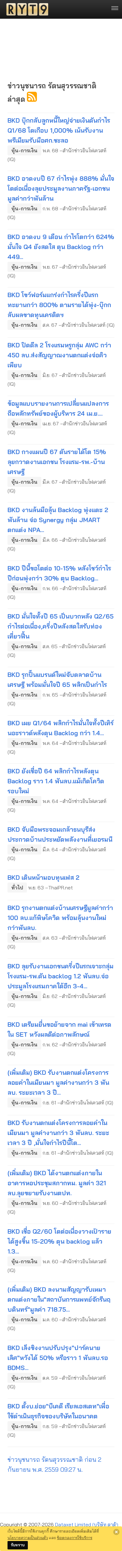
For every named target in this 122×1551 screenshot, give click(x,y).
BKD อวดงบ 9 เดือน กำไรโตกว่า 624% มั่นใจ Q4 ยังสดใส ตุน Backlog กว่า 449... (61, 247)
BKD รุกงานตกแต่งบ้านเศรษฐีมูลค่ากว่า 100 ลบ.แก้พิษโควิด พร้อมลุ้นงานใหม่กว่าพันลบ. (60, 918)
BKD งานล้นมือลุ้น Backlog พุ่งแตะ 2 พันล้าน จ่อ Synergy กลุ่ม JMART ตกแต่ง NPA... (58, 520)
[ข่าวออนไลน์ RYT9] (25, 9)
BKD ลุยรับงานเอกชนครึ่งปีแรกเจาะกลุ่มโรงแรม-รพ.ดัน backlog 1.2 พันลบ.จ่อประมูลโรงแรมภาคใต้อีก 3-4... (61, 976)
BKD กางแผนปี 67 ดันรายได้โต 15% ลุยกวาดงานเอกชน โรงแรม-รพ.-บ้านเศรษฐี (57, 462)
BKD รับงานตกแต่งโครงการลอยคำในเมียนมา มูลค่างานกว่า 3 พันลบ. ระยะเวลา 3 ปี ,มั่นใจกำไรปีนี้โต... (58, 1133)
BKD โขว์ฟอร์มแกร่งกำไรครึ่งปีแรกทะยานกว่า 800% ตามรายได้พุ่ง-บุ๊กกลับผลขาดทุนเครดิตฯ (59, 305)
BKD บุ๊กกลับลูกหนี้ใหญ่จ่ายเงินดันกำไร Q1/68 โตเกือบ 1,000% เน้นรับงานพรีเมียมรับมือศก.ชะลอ (59, 130)
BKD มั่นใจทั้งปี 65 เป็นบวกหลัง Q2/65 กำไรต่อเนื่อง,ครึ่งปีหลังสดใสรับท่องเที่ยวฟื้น (61, 626)
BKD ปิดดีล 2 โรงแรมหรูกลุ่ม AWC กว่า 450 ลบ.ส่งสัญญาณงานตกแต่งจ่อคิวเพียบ (59, 355)
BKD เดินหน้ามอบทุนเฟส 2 (43, 877)
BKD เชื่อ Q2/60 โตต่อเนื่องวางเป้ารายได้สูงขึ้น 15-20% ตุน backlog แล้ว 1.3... (59, 1241)
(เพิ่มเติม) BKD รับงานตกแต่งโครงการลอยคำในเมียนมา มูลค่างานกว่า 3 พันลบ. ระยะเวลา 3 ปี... (58, 1082)
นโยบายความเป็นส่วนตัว (28, 1537)
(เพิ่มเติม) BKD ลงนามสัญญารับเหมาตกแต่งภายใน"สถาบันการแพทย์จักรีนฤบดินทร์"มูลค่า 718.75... (59, 1299)
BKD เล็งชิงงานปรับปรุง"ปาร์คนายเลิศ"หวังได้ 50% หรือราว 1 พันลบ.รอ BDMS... (58, 1358)
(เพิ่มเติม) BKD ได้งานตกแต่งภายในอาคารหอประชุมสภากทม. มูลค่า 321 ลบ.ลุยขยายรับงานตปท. (57, 1183)
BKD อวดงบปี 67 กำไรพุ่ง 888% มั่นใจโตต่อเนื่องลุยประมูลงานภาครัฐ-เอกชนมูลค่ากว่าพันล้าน (61, 188)
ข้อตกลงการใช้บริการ (74, 1537)
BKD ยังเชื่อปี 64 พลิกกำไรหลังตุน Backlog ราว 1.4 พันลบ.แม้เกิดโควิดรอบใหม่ (56, 781)
